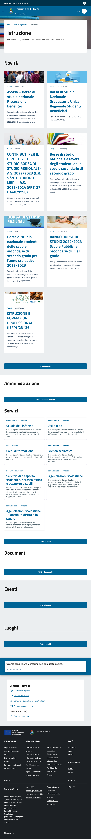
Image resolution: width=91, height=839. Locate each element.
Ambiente (29, 751)
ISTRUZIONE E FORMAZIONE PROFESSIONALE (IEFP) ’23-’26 (21, 320)
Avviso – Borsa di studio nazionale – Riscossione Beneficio (22, 98)
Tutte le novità (45, 366)
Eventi (70, 772)
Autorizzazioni (52, 771)
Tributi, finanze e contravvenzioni (52, 756)
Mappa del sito (9, 833)
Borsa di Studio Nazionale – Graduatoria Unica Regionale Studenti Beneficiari (65, 101)
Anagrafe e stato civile (54, 764)
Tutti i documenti (45, 572)
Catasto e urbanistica (33, 754)
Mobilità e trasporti (14, 471)
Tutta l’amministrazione (45, 399)
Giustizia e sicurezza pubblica (32, 766)
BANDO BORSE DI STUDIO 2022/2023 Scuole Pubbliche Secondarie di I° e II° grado (67, 246)
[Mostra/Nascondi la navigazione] (2, 10)
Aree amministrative (11, 751)
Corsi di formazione (20, 451)
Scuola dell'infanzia (19, 426)
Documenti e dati (10, 768)
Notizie (70, 754)
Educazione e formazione (16, 421)
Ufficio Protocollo (10, 808)
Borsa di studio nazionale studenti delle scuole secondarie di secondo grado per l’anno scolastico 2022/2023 (22, 251)
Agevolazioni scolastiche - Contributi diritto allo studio (23, 514)
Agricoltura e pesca (32, 747)
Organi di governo (10, 747)
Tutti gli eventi (45, 605)
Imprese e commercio (33, 771)
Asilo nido (55, 426)
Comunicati (72, 747)
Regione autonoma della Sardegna (16, 3)
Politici (6, 761)
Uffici (6, 754)
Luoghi (70, 768)
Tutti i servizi (45, 541)
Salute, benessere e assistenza (54, 749)
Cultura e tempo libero (33, 758)
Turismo (49, 775)
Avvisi (9, 87)
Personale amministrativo (13, 765)
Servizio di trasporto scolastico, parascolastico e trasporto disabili (24, 479)
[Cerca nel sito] (84, 11)
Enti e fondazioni (10, 758)
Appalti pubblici (52, 768)
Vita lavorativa (12, 446)
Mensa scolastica (60, 451)
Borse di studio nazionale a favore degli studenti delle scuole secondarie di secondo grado (66, 163)
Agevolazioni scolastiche (65, 476)
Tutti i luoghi (45, 644)
